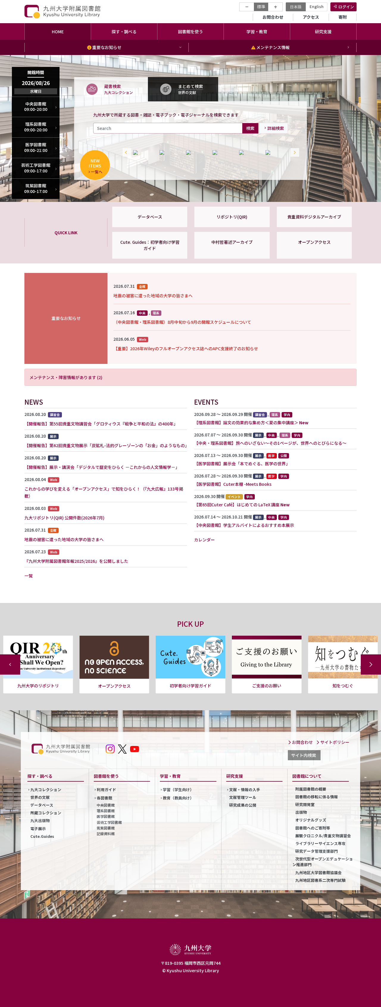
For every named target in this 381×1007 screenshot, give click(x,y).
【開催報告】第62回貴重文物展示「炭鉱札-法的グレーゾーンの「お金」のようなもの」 (106, 445)
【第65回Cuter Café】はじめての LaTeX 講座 (236, 505)
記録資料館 (106, 833)
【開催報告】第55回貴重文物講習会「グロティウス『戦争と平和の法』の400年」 (101, 424)
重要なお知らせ (106, 47)
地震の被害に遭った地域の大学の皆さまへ (153, 296)
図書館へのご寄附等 (312, 828)
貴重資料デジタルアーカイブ (314, 217)
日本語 (296, 7)
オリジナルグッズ (310, 820)
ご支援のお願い (190, 686)
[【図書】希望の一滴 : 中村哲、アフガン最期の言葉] (196, 152)
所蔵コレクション (45, 813)
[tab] (111, 89)
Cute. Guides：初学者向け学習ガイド (149, 245)
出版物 (301, 812)
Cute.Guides (42, 836)
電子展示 (38, 828)
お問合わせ (273, 17)
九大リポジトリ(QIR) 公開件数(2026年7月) (64, 518)
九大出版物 (40, 820)
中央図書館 (106, 805)
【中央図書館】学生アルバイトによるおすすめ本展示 (244, 525)
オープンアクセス (314, 242)
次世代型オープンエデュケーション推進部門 (322, 861)
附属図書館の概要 (310, 789)
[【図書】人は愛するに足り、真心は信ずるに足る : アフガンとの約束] (143, 152)
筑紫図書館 (106, 827)
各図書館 (104, 798)
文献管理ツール (242, 797)
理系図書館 (106, 810)
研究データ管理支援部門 (316, 851)
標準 (261, 7)
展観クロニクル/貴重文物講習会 (323, 835)
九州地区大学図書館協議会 (318, 872)
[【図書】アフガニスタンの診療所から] (223, 152)
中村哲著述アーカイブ (232, 242)
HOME (58, 31)
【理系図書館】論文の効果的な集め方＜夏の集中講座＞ (246, 422)
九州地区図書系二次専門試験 (320, 880)
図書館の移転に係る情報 (316, 796)
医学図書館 (106, 816)
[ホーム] (63, 11)
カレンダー (204, 540)
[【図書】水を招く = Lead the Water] (170, 152)
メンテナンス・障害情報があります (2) (65, 377)
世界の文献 (40, 797)
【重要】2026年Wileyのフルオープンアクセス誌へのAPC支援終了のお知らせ (185, 348)
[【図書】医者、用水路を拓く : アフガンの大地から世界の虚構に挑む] (276, 152)
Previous (126, 152)
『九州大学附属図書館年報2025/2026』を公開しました (76, 561)
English (317, 6)
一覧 (28, 576)
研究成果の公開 (242, 805)
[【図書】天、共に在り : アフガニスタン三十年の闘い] (249, 152)
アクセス (311, 17)
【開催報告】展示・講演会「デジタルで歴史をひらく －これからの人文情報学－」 (101, 467)
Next (293, 152)
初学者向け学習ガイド (114, 686)
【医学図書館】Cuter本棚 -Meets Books (232, 484)
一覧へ (96, 172)
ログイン (346, 7)
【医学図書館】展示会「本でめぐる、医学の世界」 (242, 463)
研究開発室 (305, 804)
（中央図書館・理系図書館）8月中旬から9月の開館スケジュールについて (182, 322)
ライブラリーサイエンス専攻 (320, 843)
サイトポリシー (334, 742)
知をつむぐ (266, 686)
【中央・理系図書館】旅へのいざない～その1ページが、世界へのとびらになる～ (270, 443)
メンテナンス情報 (272, 47)
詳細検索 (275, 128)
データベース (150, 217)
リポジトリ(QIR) (231, 217)
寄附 (342, 17)
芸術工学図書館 (109, 822)
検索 (250, 128)
